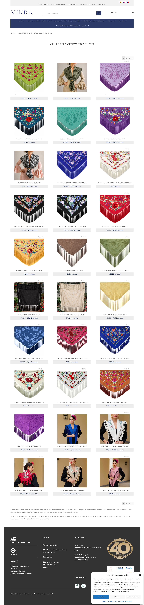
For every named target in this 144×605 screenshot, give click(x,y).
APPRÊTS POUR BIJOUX (42, 21)
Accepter (101, 597)
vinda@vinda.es (49, 565)
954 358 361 (51, 552)
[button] (140, 575)
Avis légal (13, 569)
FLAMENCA (121, 21)
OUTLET (84, 25)
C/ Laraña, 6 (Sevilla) (51, 545)
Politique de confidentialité (125, 601)
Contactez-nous (85, 4)
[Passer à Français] (128, 2)
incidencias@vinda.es (58, 4)
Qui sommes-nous (72, 4)
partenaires (132, 587)
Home (14, 33)
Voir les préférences (133, 597)
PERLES (28, 21)
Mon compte (101, 4)
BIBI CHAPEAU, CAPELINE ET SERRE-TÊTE (67, 21)
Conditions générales (17, 571)
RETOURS (13, 554)
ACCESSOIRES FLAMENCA (25, 33)
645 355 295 (48, 557)
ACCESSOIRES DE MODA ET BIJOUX (67, 25)
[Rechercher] (98, 13)
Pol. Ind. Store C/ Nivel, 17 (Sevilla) (55, 550)
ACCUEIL (21, 21)
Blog (93, 4)
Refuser (117, 597)
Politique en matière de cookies (109, 601)
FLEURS (111, 21)
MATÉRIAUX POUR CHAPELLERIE (94, 21)
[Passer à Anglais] (124, 2)
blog (46, 567)
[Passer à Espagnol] (120, 2)
